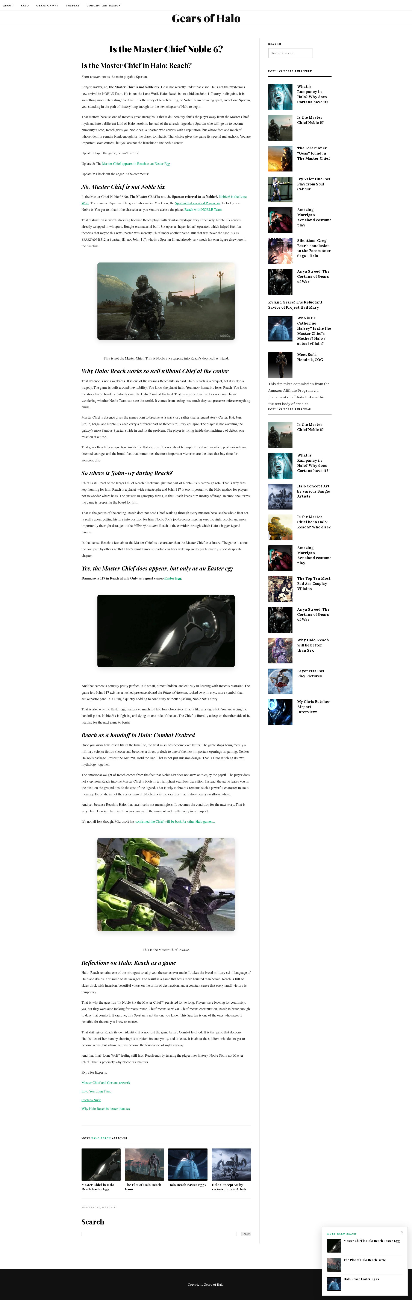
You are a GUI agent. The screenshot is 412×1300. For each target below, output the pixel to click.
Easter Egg (172, 578)
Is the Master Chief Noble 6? (310, 120)
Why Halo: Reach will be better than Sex (313, 645)
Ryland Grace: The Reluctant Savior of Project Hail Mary (295, 305)
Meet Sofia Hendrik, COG (310, 357)
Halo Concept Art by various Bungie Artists (229, 1187)
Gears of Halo (206, 18)
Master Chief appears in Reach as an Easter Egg (136, 163)
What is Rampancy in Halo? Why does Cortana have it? (312, 94)
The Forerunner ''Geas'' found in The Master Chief (313, 153)
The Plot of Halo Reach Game (143, 1187)
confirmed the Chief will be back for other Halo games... (175, 821)
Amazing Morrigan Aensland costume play (314, 217)
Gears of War (47, 5)
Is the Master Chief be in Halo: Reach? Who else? (314, 521)
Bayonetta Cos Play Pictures (310, 673)
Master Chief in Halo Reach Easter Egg (98, 1187)
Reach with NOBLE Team (203, 209)
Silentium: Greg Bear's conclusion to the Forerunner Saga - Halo (314, 248)
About (8, 5)
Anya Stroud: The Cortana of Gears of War (313, 276)
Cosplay (73, 5)
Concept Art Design (104, 5)
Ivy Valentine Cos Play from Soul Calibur (313, 184)
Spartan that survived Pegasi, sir (197, 202)
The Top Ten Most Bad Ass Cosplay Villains (313, 583)
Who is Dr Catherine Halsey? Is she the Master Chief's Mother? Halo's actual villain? (314, 331)
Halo (25, 5)
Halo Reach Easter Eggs (187, 1185)
